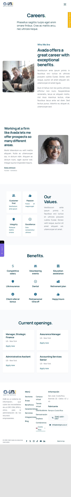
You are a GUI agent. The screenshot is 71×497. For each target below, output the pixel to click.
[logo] (8, 3)
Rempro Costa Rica (55, 410)
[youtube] (41, 441)
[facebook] (26, 441)
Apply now (10, 346)
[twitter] (30, 441)
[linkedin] (44, 441)
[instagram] (34, 441)
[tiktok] (37, 441)
